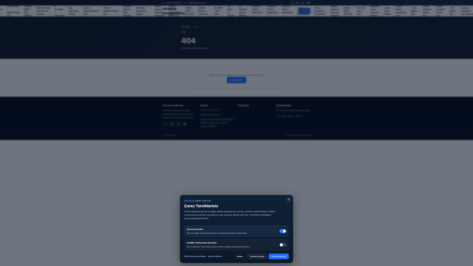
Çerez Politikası (215, 256)
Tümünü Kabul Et (278, 256)
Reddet (240, 256)
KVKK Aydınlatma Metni (195, 256)
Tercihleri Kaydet (257, 256)
